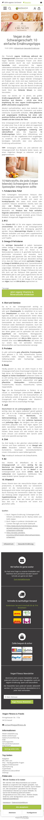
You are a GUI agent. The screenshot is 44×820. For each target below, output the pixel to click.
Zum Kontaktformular (22, 579)
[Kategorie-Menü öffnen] (5, 8)
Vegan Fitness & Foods (13, 714)
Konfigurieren (32, 813)
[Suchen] (9, 8)
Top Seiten (7, 755)
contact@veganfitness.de (15, 725)
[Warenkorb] (39, 8)
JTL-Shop (26, 818)
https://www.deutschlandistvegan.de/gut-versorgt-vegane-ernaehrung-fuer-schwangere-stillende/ (22, 528)
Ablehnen (12, 813)
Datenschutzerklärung (11, 798)
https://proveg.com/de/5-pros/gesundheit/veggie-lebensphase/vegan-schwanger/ (23, 535)
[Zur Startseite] (22, 8)
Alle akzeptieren (22, 807)
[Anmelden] (34, 8)
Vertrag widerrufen (12, 749)
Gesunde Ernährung (31, 48)
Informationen (8, 730)
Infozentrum (19, 48)
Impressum (7, 802)
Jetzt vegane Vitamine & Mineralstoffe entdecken (22, 293)
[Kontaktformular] (41, 2)
